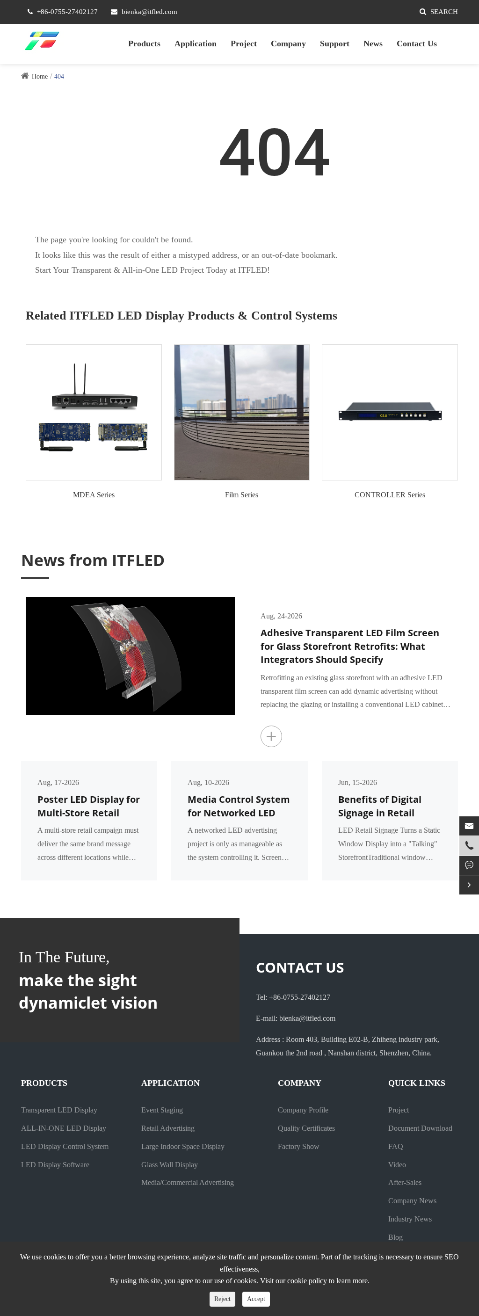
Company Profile (303, 1110)
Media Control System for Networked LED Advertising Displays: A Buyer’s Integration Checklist (239, 806)
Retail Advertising (168, 1128)
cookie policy (307, 1281)
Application (195, 43)
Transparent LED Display (59, 1110)
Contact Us (417, 43)
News (373, 43)
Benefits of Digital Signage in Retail (379, 806)
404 (59, 76)
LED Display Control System (65, 1146)
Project (244, 43)
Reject (222, 1298)
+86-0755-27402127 (67, 11)
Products (144, 43)
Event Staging (162, 1110)
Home (40, 76)
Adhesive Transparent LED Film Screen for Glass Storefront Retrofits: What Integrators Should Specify (350, 646)
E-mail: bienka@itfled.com (295, 1018)
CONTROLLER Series (390, 495)
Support (334, 43)
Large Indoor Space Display (183, 1146)
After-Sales (404, 1182)
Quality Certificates (306, 1128)
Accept (256, 1298)
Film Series (241, 495)
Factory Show (298, 1146)
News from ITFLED (93, 560)
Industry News (410, 1219)
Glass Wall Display (169, 1165)
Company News (412, 1201)
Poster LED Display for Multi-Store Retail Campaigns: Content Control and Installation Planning (88, 806)
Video (397, 1165)
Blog (395, 1237)
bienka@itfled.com (149, 11)
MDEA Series (94, 495)
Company (288, 43)
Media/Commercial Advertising (187, 1182)
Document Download (420, 1128)
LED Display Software (55, 1165)
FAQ (395, 1146)
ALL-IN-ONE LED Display (63, 1128)
